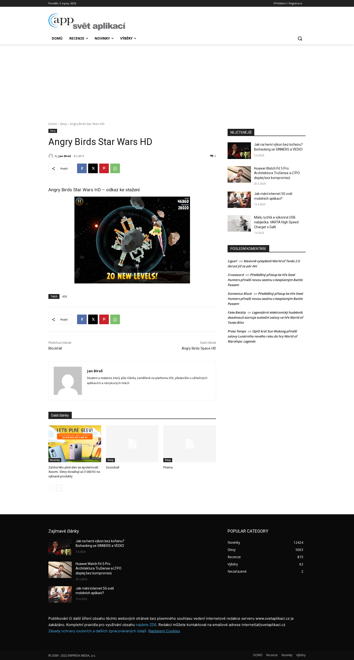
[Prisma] (189, 443)
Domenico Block (240, 293)
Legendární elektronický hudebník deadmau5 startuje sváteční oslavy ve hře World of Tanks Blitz (265, 317)
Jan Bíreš (65, 156)
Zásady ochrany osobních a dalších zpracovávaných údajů (97, 631)
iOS (64, 296)
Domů (52, 124)
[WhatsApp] (115, 168)
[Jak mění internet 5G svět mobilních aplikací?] (239, 200)
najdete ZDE (146, 624)
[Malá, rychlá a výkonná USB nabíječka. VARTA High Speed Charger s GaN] (239, 223)
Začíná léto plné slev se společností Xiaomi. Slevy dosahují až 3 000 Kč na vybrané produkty (74, 472)
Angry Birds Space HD (199, 348)
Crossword (236, 275)
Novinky (55, 460)
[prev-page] (51, 488)
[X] (93, 168)
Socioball (112, 467)
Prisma (168, 467)
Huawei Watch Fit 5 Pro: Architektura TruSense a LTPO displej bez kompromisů (277, 173)
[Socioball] (132, 443)
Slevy (63, 124)
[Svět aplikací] (86, 22)
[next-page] (59, 488)
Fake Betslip (237, 312)
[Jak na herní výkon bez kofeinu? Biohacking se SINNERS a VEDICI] (239, 150)
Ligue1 (232, 261)
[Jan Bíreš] (51, 156)
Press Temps (237, 331)
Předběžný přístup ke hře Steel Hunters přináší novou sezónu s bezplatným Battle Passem (265, 280)
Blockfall (55, 348)
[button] (300, 38)
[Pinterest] (104, 168)
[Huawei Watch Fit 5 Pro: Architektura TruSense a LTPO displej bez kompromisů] (239, 174)
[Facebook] (82, 168)
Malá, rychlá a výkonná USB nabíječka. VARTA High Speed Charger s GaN (276, 222)
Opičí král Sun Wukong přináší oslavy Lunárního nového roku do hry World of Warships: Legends (262, 336)
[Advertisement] (177, 80)
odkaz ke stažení (123, 189)
